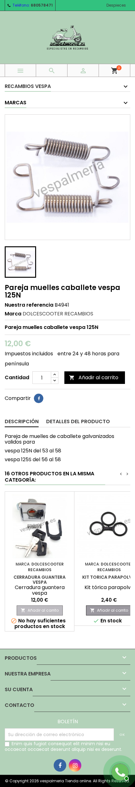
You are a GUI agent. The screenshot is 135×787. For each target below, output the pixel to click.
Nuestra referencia (29, 305)
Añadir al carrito (93, 377)
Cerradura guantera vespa (40, 579)
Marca (13, 314)
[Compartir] (38, 398)
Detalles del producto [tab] (78, 421)
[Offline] (119, 771)
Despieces (116, 5)
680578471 (42, 5)
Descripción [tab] (22, 421)
